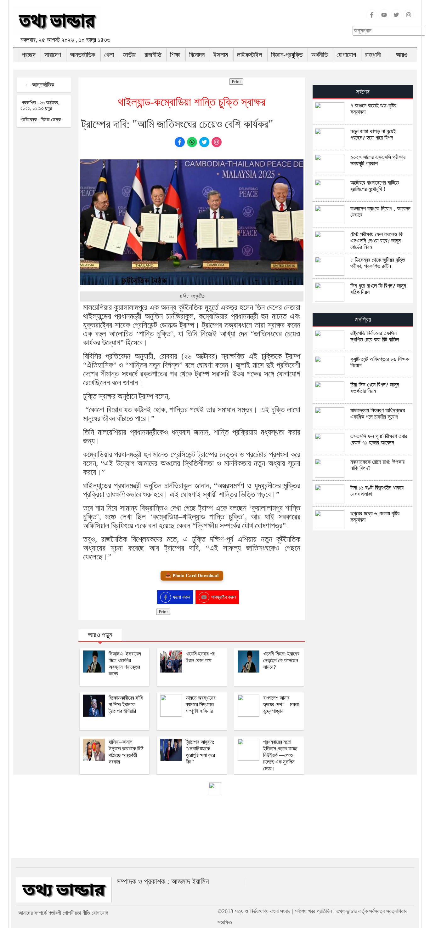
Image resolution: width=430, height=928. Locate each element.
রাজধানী (373, 55)
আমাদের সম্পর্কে (32, 913)
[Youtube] (384, 18)
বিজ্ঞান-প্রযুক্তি (287, 55)
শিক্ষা (175, 55)
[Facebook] (371, 18)
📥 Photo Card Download (191, 575)
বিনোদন (197, 55)
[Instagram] (408, 18)
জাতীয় (129, 55)
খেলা (109, 55)
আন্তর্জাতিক (82, 55)
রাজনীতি (152, 55)
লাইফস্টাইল (249, 55)
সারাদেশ (52, 55)
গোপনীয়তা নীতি (76, 913)
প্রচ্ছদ (29, 55)
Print (236, 81)
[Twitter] (396, 18)
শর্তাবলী (54, 913)
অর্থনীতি (319, 55)
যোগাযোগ (346, 55)
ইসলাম (220, 55)
